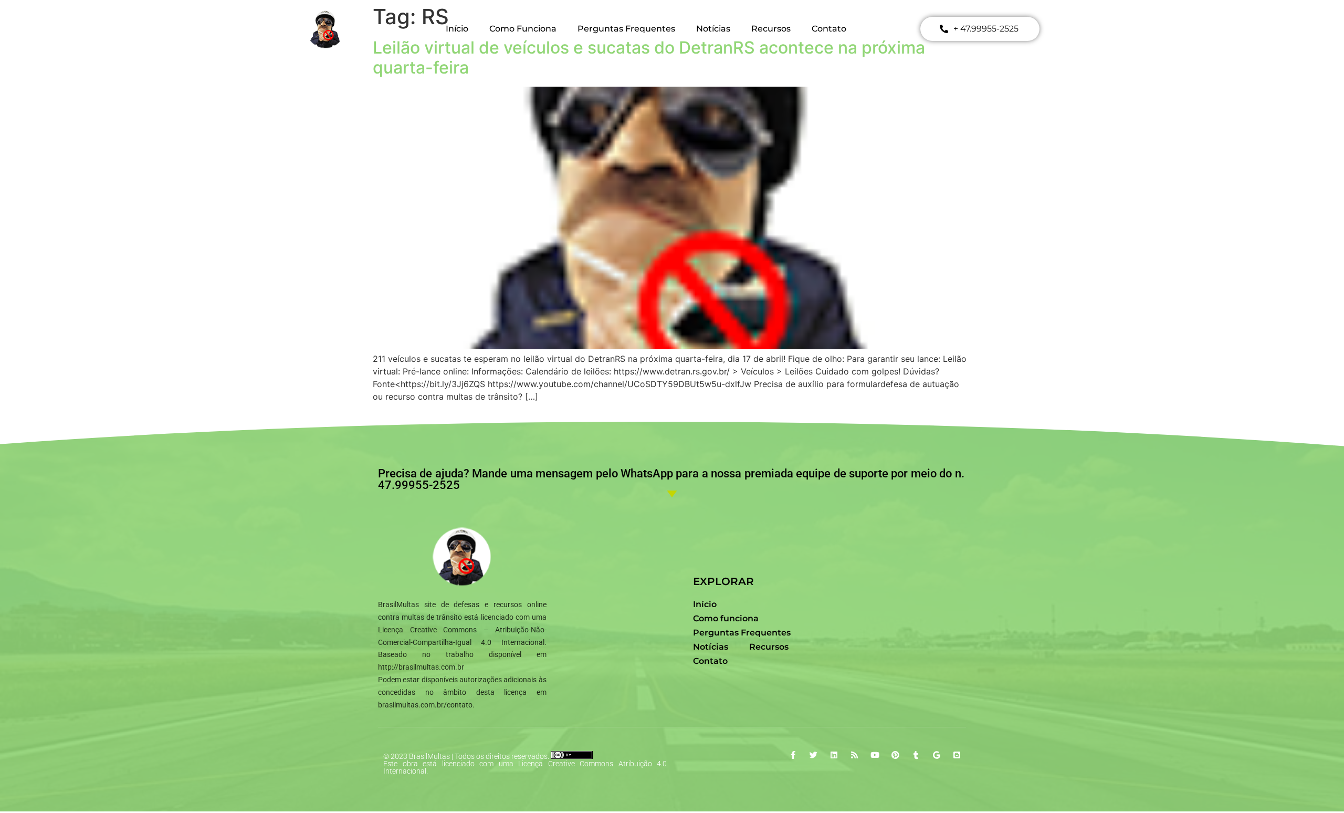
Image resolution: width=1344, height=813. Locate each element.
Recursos (771, 29)
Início (457, 29)
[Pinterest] (895, 755)
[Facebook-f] (793, 755)
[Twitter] (813, 755)
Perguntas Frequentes (626, 29)
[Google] (936, 755)
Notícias (713, 29)
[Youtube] (875, 755)
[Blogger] (957, 755)
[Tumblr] (916, 755)
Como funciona (522, 29)
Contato (829, 29)
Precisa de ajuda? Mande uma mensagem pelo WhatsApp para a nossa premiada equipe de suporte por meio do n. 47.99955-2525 (671, 479)
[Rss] (854, 755)
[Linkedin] (834, 755)
